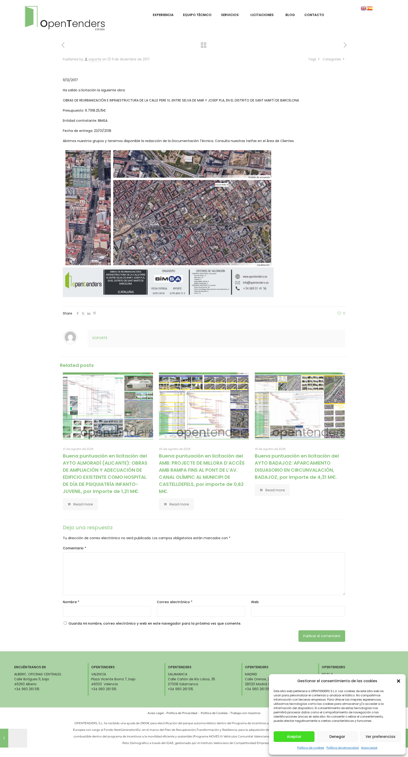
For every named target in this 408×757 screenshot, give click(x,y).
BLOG (290, 15)
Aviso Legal (369, 748)
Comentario (74, 548)
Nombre (71, 602)
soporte (95, 59)
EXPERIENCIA (163, 15)
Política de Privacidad (181, 713)
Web (255, 602)
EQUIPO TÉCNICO (197, 15)
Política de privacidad (343, 748)
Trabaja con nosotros (245, 713)
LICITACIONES (262, 15)
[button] (398, 681)
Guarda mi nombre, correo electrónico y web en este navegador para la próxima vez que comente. (154, 623)
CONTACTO (314, 15)
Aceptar (294, 736)
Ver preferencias (380, 736)
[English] (364, 8)
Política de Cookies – (215, 713)
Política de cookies (310, 748)
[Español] (370, 8)
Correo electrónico (174, 602)
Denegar (337, 736)
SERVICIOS (230, 15)
